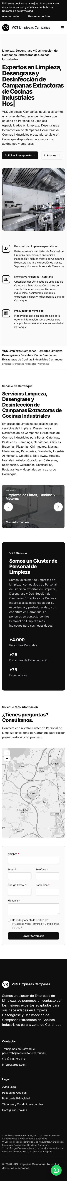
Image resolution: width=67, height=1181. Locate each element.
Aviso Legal (9, 1086)
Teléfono (42, 869)
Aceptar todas (10, 16)
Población (42, 884)
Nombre (13, 853)
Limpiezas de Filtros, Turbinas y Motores (30, 497)
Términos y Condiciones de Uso (22, 1104)
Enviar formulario (33, 935)
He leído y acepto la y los (35, 923)
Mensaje (14, 900)
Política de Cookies (14, 1092)
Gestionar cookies (39, 16)
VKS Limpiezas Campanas (30, 27)
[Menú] (62, 27)
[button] (58, 506)
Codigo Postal (17, 884)
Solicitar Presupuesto (18, 155)
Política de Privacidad (16, 1098)
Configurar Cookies (14, 1110)
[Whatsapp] (56, 1170)
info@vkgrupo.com (14, 1064)
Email (12, 869)
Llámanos (50, 155)
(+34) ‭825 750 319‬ (13, 1058)
